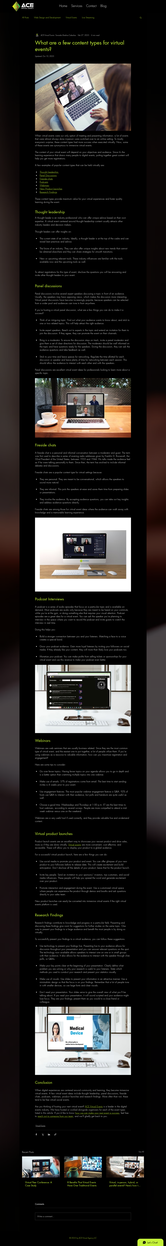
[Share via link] (55, 1134)
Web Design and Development (47, 17)
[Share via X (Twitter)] (42, 1134)
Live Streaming (88, 17)
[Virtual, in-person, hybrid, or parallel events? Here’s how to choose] (125, 1166)
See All (141, 1151)
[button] (140, 17)
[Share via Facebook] (36, 1134)
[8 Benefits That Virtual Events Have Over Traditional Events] (83, 1167)
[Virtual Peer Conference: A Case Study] (41, 1166)
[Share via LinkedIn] (49, 1134)
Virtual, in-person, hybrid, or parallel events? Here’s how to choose (124, 1184)
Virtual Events (71, 17)
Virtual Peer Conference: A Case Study (38, 1184)
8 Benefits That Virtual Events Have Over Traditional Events (81, 1184)
